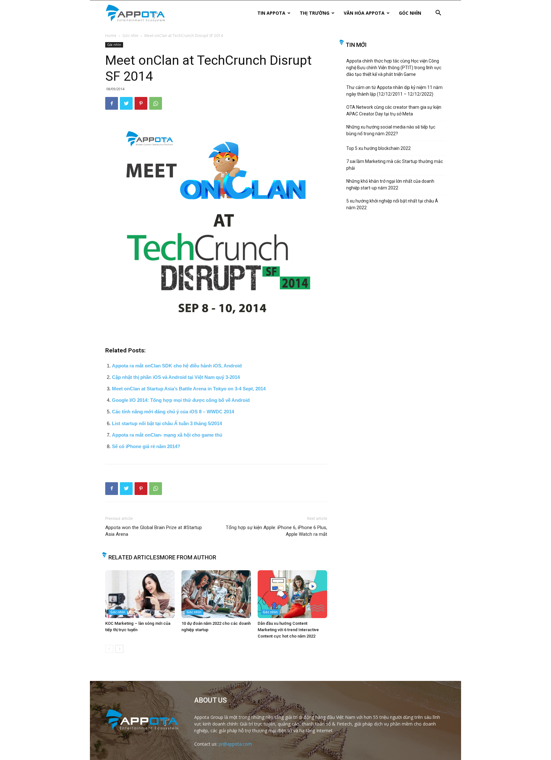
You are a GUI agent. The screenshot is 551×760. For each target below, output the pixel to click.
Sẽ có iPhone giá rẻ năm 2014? (146, 446)
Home (110, 35)
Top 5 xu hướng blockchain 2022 (378, 148)
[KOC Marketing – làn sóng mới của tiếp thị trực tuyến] (140, 594)
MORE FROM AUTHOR (188, 557)
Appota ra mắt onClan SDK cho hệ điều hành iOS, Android (177, 365)
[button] (438, 14)
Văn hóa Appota (364, 13)
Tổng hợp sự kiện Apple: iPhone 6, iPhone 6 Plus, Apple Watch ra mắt (276, 531)
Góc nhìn (410, 13)
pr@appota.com (235, 744)
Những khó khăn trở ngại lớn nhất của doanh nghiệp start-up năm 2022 (390, 184)
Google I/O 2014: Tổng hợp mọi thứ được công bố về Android (181, 400)
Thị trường (314, 13)
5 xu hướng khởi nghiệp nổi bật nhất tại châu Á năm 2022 (392, 204)
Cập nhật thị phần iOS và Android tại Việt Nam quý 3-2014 (176, 377)
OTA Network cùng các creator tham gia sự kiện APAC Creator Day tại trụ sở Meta (393, 110)
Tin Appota (271, 13)
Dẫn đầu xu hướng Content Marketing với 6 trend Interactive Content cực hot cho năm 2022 (288, 629)
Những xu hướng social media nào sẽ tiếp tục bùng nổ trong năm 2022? (390, 130)
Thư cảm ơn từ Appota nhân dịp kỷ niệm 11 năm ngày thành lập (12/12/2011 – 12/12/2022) (394, 91)
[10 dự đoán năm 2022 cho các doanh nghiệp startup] (216, 594)
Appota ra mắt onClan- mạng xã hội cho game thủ (167, 435)
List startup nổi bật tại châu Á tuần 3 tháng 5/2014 (167, 423)
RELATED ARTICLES (134, 557)
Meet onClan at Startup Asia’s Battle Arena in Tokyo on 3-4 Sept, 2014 (189, 388)
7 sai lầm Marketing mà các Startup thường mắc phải (394, 165)
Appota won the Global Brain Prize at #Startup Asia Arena (153, 531)
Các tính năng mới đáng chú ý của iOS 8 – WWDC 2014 (173, 411)
